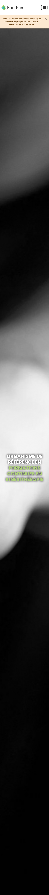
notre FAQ (13, 25)
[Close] (46, 18)
